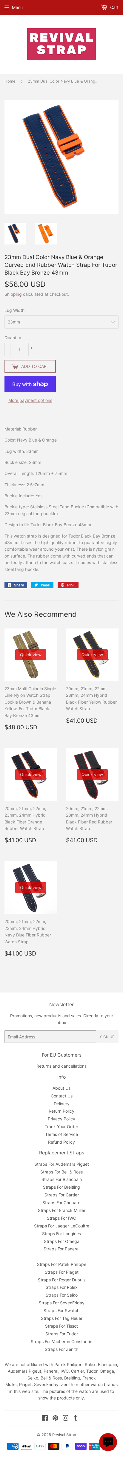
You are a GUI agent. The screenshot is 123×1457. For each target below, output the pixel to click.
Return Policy (61, 1111)
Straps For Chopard (61, 1202)
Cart (114, 7)
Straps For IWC (61, 1218)
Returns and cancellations (61, 1066)
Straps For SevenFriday (61, 1302)
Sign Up (107, 1037)
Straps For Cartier (61, 1194)
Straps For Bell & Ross (61, 1171)
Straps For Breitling (61, 1187)
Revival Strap (64, 1434)
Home (10, 81)
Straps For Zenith (61, 1349)
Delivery (62, 1103)
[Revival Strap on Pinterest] (55, 1418)
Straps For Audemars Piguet (61, 1164)
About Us (61, 1088)
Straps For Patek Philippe (61, 1264)
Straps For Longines (61, 1233)
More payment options (30, 400)
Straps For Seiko (62, 1294)
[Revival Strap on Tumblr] (76, 1418)
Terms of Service (61, 1134)
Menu (17, 7)
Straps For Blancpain (61, 1179)
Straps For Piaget (62, 1272)
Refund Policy (61, 1142)
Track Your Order (61, 1126)
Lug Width (14, 310)
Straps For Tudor (61, 1333)
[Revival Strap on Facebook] (45, 1418)
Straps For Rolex (62, 1287)
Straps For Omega (61, 1241)
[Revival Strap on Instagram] (66, 1418)
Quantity (12, 337)
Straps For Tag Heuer (61, 1318)
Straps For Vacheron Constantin (61, 1341)
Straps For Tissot (61, 1326)
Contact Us (62, 1095)
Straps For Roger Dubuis (61, 1279)
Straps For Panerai (61, 1248)
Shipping (13, 294)
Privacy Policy (61, 1118)
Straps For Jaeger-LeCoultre (61, 1225)
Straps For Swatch (61, 1310)
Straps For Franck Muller (61, 1210)
